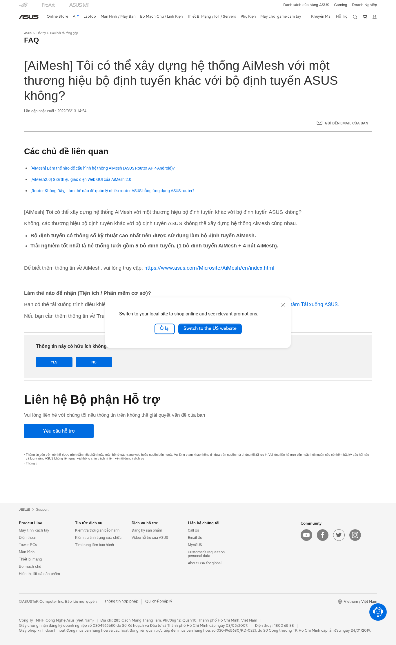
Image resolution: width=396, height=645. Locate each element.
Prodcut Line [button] (30, 523)
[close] (283, 304)
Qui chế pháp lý (158, 601)
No (94, 362)
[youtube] (306, 535)
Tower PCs (28, 545)
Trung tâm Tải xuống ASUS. (307, 304)
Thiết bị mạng (30, 559)
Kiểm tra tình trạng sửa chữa (98, 537)
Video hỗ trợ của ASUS (150, 537)
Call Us (193, 530)
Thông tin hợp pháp (121, 601)
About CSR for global (204, 563)
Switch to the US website (210, 329)
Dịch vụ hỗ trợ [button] (144, 523)
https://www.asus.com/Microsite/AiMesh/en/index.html (209, 268)
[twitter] (339, 535)
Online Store (57, 16)
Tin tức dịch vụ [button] (88, 523)
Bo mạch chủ (30, 566)
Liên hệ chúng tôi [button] (203, 523)
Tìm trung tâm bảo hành (94, 545)
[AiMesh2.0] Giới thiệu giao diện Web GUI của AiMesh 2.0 (80, 179)
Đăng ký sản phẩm (147, 530)
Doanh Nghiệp (364, 5)
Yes (54, 362)
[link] (29, 17)
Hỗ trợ (41, 33)
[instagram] (355, 535)
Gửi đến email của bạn (346, 123)
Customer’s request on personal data (206, 554)
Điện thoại (27, 537)
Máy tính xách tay (34, 530)
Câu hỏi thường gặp (64, 33)
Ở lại (165, 329)
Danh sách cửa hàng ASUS (306, 5)
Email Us (195, 537)
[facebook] (322, 535)
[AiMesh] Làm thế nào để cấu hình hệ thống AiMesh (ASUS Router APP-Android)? (102, 168)
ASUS (28, 33)
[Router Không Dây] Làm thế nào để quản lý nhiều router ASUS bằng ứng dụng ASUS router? (112, 190)
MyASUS (195, 545)
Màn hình (26, 552)
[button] (340, 5)
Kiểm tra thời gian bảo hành (97, 530)
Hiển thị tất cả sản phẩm (39, 574)
